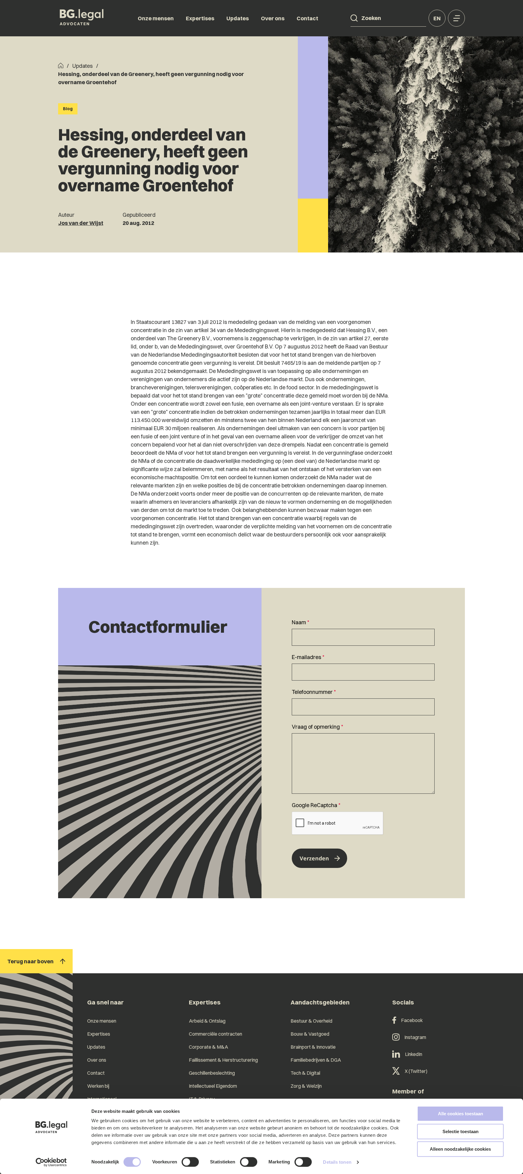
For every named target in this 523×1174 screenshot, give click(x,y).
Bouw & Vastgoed (310, 1034)
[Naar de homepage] (81, 18)
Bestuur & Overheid (311, 1021)
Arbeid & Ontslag (207, 1021)
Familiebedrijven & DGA (316, 1060)
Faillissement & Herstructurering (223, 1060)
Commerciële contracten (215, 1034)
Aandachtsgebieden (320, 1002)
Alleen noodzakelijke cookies (460, 1149)
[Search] (354, 18)
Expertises (200, 18)
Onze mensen (156, 18)
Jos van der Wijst (80, 222)
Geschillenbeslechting (212, 1073)
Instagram (415, 1037)
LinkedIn (413, 1054)
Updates (237, 18)
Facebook (412, 1020)
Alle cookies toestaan (460, 1113)
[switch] (190, 1162)
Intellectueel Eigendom (213, 1086)
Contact (307, 18)
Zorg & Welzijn (306, 1086)
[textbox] (363, 632)
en (437, 18)
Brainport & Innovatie (313, 1047)
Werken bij (98, 1086)
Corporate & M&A (208, 1047)
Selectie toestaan (460, 1131)
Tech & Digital (305, 1073)
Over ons (273, 18)
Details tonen (337, 1162)
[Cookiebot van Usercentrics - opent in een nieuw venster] (51, 1162)
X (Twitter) (416, 1071)
